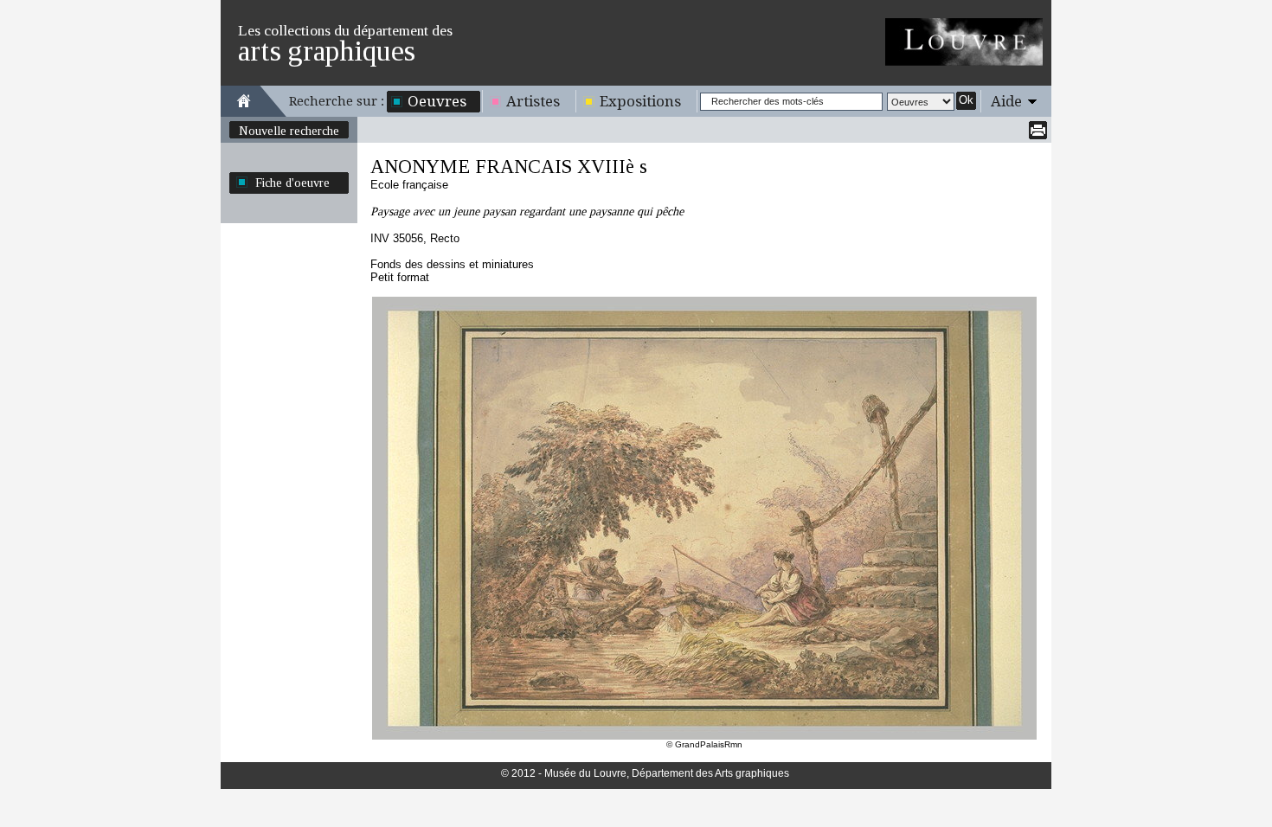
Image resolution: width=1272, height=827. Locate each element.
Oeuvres (437, 101)
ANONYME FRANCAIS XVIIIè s (508, 166)
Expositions (640, 101)
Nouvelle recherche (289, 131)
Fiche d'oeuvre (292, 182)
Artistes (533, 101)
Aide (1006, 101)
